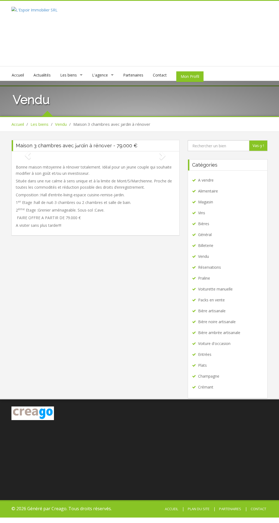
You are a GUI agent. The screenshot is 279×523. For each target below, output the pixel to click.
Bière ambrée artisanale (219, 332)
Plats (202, 365)
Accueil (18, 75)
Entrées (204, 354)
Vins (201, 212)
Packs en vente (211, 299)
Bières (203, 223)
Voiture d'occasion (214, 343)
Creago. (59, 509)
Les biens (68, 75)
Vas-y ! (258, 145)
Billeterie (205, 245)
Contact (160, 75)
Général (205, 234)
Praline (204, 278)
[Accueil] (34, 9)
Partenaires (133, 75)
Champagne (208, 376)
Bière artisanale (212, 310)
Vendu (61, 124)
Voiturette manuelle (215, 289)
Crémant (205, 387)
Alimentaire (208, 191)
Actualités (42, 75)
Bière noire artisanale (217, 321)
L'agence (100, 75)
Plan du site (198, 508)
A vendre (206, 180)
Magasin (205, 201)
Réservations (209, 267)
